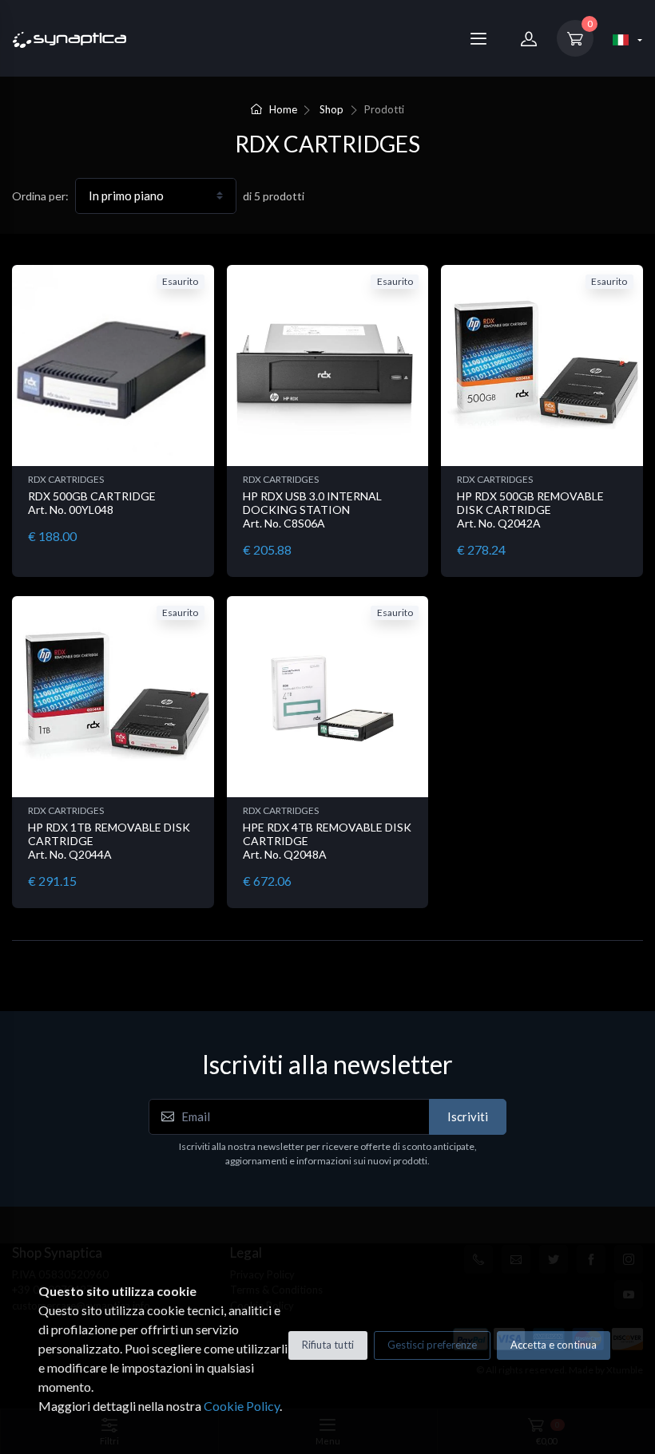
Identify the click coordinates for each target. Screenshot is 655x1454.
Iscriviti (467, 1116)
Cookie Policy (242, 1405)
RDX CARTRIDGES (66, 479)
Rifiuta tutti (328, 1344)
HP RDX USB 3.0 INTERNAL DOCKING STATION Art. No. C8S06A (312, 509)
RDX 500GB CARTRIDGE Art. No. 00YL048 (92, 502)
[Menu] (478, 38)
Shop (331, 109)
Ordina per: (40, 196)
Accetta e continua (553, 1344)
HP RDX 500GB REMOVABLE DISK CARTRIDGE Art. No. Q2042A (530, 509)
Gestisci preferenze (432, 1344)
